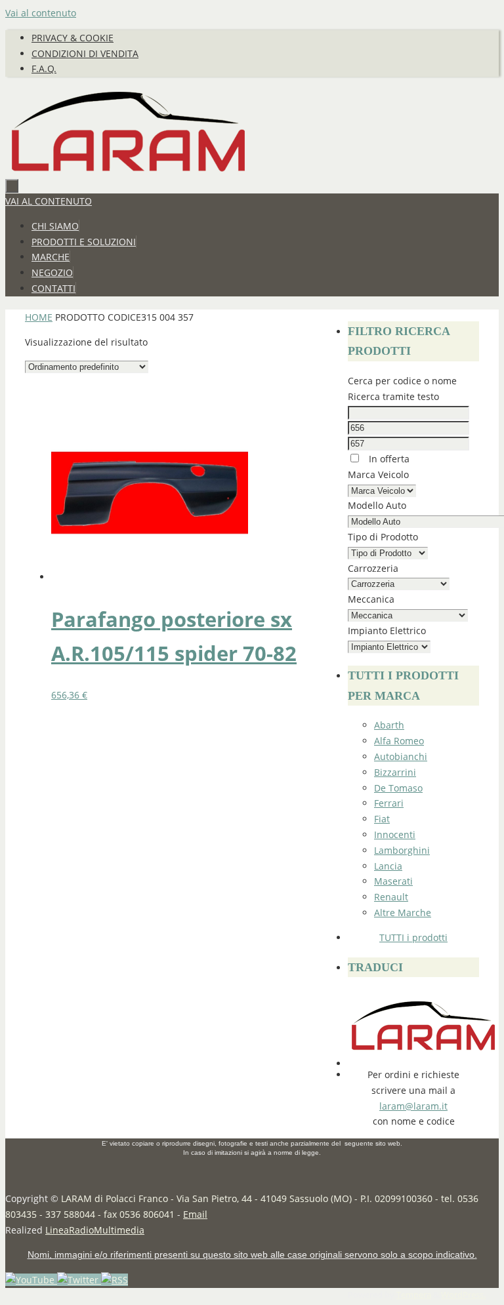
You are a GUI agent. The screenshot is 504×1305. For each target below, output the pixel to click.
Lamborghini (402, 850)
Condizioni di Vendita (85, 53)
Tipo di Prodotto (383, 537)
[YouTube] (31, 1280)
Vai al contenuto (40, 13)
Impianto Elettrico (387, 630)
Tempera (413, 1294)
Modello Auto (377, 505)
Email (195, 1214)
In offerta (388, 458)
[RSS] (114, 1280)
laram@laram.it (413, 1106)
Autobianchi (400, 756)
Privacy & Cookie (73, 37)
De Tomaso (398, 788)
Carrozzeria (373, 568)
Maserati (393, 881)
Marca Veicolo (378, 474)
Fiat (382, 819)
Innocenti (394, 834)
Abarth (389, 725)
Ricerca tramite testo (393, 396)
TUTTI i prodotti (413, 937)
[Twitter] (79, 1280)
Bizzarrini (395, 772)
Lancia (388, 866)
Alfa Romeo (399, 740)
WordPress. (463, 1294)
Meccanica (371, 599)
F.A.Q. (44, 68)
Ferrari (389, 803)
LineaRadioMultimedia (94, 1230)
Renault (391, 897)
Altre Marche (402, 912)
